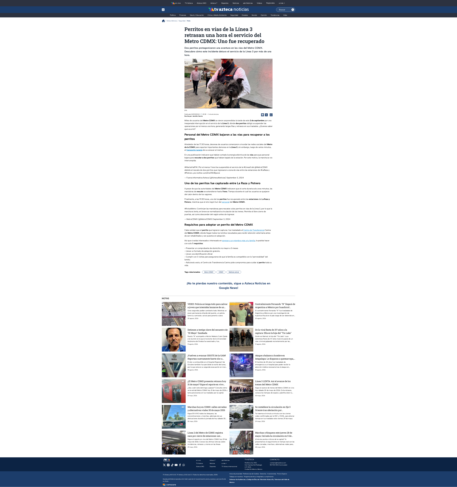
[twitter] (164, 466)
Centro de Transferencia (253, 230)
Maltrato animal (234, 272)
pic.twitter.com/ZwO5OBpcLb (206, 173)
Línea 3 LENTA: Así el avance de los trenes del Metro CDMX (273, 383)
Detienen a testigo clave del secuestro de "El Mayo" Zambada (208, 331)
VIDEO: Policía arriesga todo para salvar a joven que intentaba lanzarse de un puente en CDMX (208, 306)
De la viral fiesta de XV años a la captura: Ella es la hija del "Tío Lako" (273, 331)
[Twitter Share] (266, 114)
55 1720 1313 (274, 465)
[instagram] (168, 466)
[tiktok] (172, 466)
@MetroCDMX (261, 167)
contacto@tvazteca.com (278, 463)
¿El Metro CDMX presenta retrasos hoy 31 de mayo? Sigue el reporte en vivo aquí (207, 383)
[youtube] (176, 466)
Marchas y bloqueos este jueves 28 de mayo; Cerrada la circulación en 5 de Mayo (273, 434)
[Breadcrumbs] (164, 20)
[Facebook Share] (262, 114)
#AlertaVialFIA (190, 167)
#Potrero (188, 173)
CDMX (221, 272)
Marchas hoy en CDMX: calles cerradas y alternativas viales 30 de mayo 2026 (207, 409)
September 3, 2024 (235, 178)
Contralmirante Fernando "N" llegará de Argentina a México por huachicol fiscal (275, 306)
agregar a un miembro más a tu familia (238, 240)
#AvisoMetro (190, 209)
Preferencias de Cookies (251, 474)
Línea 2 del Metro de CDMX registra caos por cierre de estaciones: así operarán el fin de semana (205, 434)
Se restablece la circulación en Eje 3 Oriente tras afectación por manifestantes (273, 409)
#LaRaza (264, 170)
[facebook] (180, 466)
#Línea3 (247, 167)
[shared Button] (271, 114)
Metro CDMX (208, 272)
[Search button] (292, 9)
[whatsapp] (183, 465)
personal (225, 202)
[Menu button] (171, 9)
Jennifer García (197, 116)
